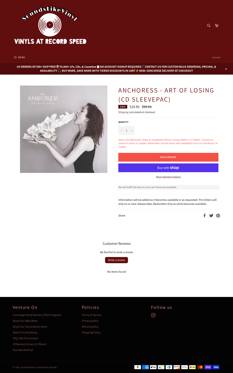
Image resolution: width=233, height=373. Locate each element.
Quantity (123, 122)
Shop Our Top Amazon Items (30, 326)
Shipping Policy (91, 332)
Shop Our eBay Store (25, 321)
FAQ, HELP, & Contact (25, 338)
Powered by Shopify (47, 367)
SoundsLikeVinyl (23, 350)
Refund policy (90, 326)
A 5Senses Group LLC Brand (29, 344)
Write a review (116, 260)
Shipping (123, 112)
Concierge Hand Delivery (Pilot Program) (37, 315)
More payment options (168, 176)
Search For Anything (25, 332)
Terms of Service (92, 315)
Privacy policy (90, 321)
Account (216, 57)
